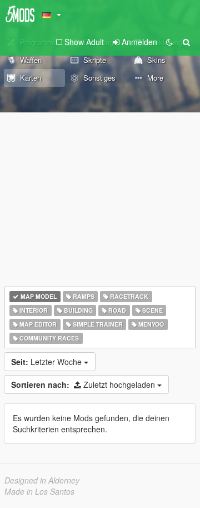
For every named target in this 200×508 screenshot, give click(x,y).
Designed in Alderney (41, 480)
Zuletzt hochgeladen (84, 384)
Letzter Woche (47, 361)
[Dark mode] (169, 42)
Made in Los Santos (39, 491)
